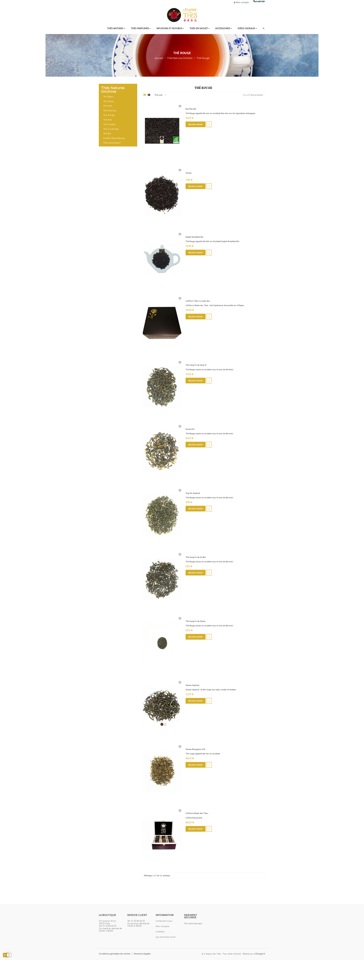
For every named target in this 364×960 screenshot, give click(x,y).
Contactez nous (164, 921)
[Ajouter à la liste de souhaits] (180, 106)
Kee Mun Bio (191, 109)
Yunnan (189, 173)
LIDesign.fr (259, 953)
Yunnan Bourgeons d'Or (195, 749)
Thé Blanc (108, 97)
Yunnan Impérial (192, 685)
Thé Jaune (108, 101)
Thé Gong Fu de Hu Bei (196, 557)
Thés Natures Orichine (113, 90)
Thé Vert (107, 106)
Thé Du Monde (111, 129)
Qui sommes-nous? (166, 937)
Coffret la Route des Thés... (197, 813)
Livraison (160, 931)
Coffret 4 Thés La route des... (198, 301)
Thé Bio (107, 133)
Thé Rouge (109, 115)
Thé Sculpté (109, 124)
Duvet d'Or (190, 429)
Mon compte (162, 926)
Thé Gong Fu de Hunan (195, 621)
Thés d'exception (112, 143)
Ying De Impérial (193, 493)
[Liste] (149, 95)
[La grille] (144, 95)
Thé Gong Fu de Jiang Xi (196, 365)
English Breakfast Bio (194, 237)
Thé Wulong (109, 110)
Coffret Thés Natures (114, 138)
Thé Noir (107, 120)
